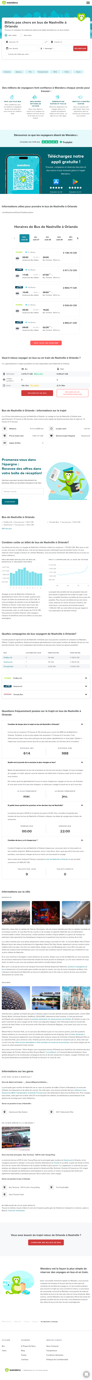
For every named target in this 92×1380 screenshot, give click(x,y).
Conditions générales (54, 1355)
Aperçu (19, 72)
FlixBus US (8, 657)
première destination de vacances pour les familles (51, 1019)
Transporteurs (42, 72)
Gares (78, 72)
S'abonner (10, 502)
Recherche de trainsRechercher (72, 393)
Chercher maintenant (16, 1211)
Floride (56, 1163)
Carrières (24, 1359)
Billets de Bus (6, 1321)
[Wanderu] (10, 3)
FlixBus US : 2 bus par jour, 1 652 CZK (19, 522)
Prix (30, 72)
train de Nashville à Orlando (57, 859)
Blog (23, 1351)
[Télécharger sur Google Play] (75, 182)
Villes (67, 72)
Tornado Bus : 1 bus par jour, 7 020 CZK (64, 522)
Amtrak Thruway (36, 1093)
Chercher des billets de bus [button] (46, 1242)
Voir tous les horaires (46, 343)
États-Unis (17, 1321)
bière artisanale (77, 1034)
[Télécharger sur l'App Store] (56, 182)
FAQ (55, 72)
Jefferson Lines (80, 1090)
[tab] (12, 36)
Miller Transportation (19, 1093)
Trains (4, 1351)
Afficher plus (7, 529)
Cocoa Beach (51, 1052)
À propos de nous (28, 1346)
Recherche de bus (37, 393)
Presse (23, 1355)
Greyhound (8, 662)
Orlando (35, 1321)
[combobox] (23, 42)
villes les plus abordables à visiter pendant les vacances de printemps (42, 1042)
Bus (3, 1346)
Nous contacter (52, 1346)
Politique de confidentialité (57, 1359)
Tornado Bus (8, 666)
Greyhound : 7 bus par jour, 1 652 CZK (19, 525)
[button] (88, 3)
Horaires (7, 72)
